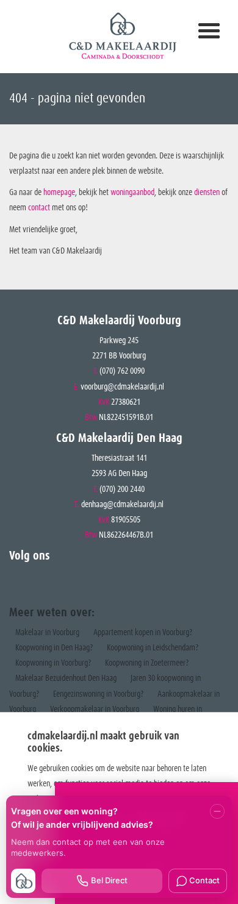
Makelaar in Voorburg (47, 632)
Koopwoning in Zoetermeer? (147, 663)
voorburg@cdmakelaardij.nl (122, 387)
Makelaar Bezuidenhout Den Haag (66, 678)
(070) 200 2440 (122, 489)
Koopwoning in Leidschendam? (152, 648)
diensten (208, 192)
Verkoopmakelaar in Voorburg (94, 709)
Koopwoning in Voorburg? (53, 663)
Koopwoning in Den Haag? (54, 648)
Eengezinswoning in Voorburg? (98, 694)
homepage (59, 192)
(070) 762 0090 (122, 371)
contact (40, 208)
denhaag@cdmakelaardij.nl (122, 504)
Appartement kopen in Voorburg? (142, 632)
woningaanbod (132, 192)
